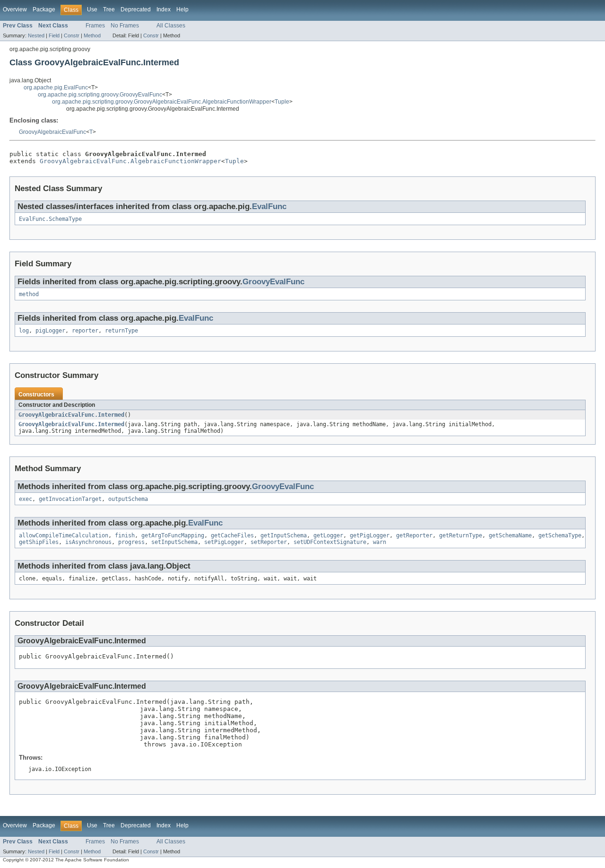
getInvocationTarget (70, 499)
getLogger (328, 535)
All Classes (170, 25)
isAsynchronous (88, 542)
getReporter (414, 535)
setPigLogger (224, 542)
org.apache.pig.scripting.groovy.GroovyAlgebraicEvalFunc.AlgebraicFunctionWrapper (161, 101)
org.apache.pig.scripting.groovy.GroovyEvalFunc (100, 94)
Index (163, 9)
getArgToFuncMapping (172, 535)
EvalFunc (269, 206)
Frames (95, 25)
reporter (85, 330)
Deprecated (136, 9)
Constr (71, 35)
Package (44, 9)
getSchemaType (559, 535)
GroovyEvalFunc (273, 281)
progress (131, 542)
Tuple (282, 101)
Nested (36, 35)
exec (25, 499)
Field (54, 35)
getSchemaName (510, 535)
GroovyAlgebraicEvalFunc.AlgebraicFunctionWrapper (130, 161)
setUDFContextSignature (330, 542)
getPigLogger (369, 535)
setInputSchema (174, 542)
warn (379, 542)
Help (182, 9)
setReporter (269, 542)
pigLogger (50, 330)
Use (92, 9)
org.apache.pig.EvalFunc (56, 87)
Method (92, 35)
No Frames (125, 25)
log (24, 330)
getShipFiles (39, 542)
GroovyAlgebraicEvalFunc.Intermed (71, 415)
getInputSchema (283, 535)
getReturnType (460, 535)
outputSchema (128, 499)
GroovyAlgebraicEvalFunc (52, 132)
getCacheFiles (232, 535)
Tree (109, 9)
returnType (121, 330)
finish (125, 535)
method (29, 294)
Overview (15, 9)
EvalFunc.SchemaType (50, 219)
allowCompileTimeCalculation (63, 535)
